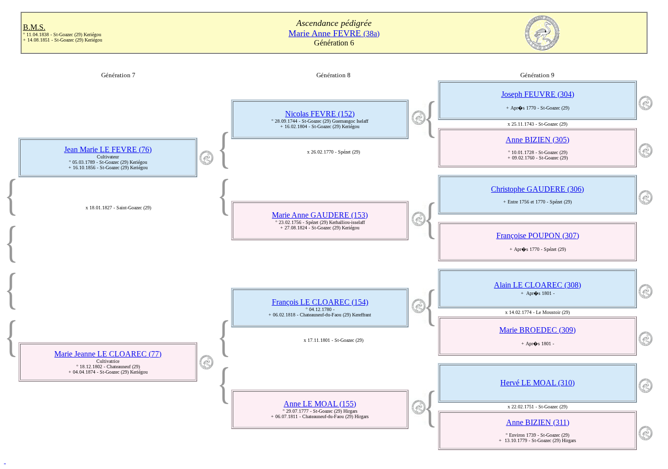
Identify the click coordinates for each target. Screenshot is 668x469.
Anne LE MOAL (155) (320, 404)
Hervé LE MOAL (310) (537, 383)
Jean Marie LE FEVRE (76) (108, 149)
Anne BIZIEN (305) (537, 139)
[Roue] (5, 460)
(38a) (334, 33)
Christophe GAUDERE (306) (537, 189)
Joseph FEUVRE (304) (537, 94)
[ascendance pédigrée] (206, 162)
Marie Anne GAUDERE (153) (320, 215)
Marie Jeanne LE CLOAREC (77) (107, 354)
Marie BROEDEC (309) (537, 330)
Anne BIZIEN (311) (537, 422)
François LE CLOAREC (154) (320, 302)
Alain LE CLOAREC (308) (537, 285)
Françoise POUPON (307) (537, 235)
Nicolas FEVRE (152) (320, 114)
